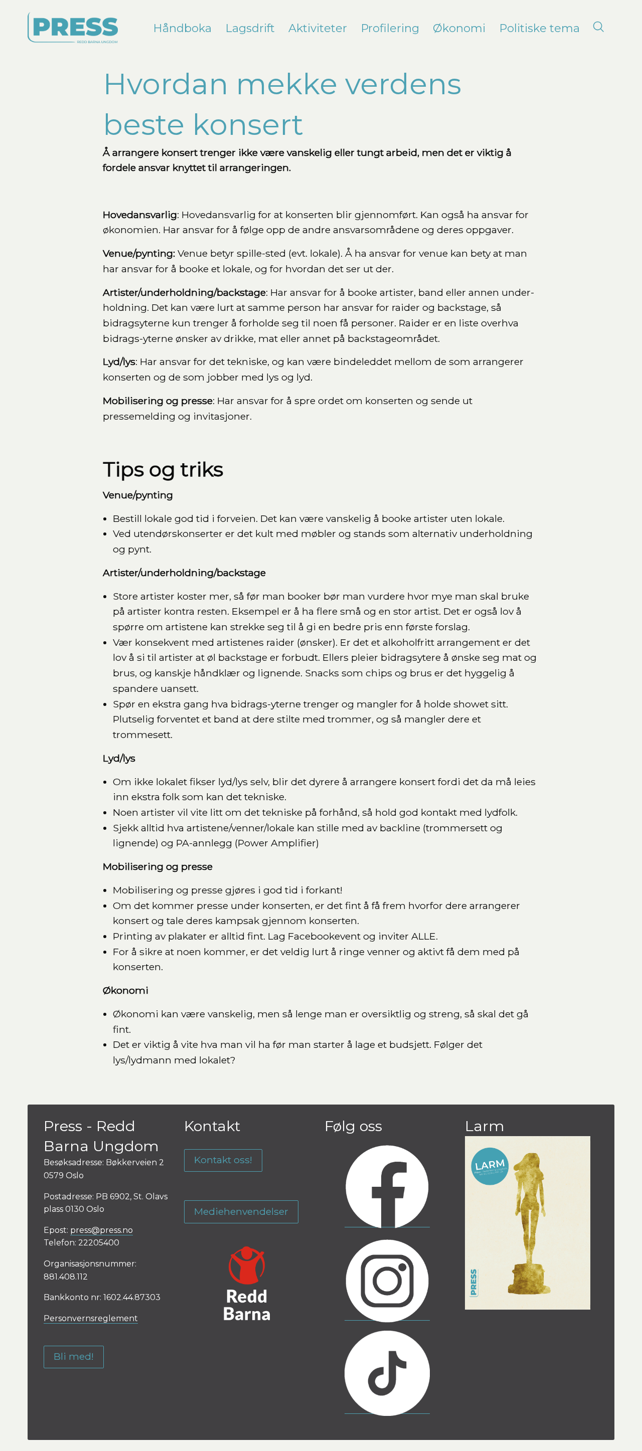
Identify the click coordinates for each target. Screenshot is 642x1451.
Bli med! (74, 1356)
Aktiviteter (317, 28)
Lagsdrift (250, 28)
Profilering (390, 28)
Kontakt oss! (223, 1160)
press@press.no (101, 1230)
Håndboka (182, 28)
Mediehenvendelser (241, 1211)
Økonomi (459, 28)
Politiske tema (539, 28)
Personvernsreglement (91, 1318)
